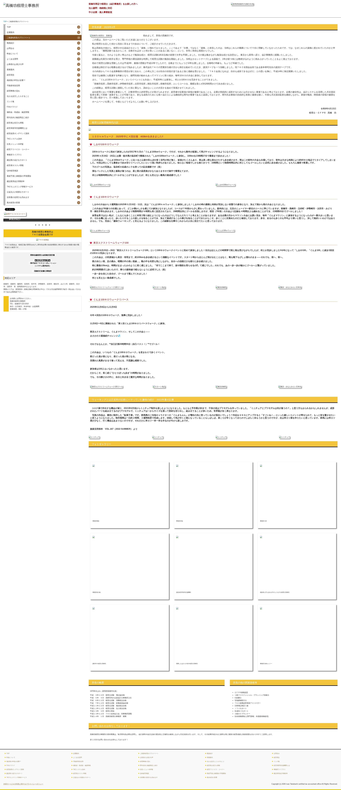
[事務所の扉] (261, 466)
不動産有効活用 (13, 85)
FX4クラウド (12, 107)
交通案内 (10, 32)
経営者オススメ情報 (15, 165)
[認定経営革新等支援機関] (177, 537)
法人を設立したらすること (18, 96)
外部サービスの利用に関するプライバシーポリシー (23, 784)
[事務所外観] (177, 466)
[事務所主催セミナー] (261, 608)
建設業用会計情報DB (15, 181)
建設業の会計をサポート (17, 160)
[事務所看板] (94, 466)
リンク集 (10, 101)
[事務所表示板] (94, 537)
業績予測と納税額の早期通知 (19, 176)
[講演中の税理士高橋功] (94, 608)
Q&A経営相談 (12, 171)
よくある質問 (12, 59)
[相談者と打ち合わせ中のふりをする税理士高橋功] (261, 537)
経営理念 (10, 75)
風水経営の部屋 (13, 203)
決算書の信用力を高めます (18, 197)
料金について (12, 54)
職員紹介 (10, 43)
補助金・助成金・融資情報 (18, 112)
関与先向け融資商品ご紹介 (18, 117)
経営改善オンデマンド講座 (18, 133)
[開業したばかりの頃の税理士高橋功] (177, 608)
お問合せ (10, 48)
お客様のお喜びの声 (15, 64)
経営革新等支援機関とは (17, 128)
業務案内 (10, 70)
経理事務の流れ (13, 91)
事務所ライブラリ (14, 155)
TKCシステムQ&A (14, 139)
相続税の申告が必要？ (16, 80)
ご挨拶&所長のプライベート (18, 38)
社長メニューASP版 (15, 144)
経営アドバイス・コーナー (18, 149)
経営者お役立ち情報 (15, 123)
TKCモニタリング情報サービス (20, 187)
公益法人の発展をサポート (18, 192)
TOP (9, 27)
